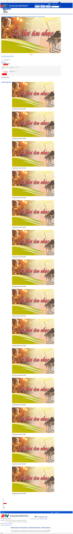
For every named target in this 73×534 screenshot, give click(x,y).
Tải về (31, 54)
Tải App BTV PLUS (11, 1)
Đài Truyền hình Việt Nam (15, 527)
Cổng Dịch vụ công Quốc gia (45, 527)
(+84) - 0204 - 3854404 (8, 523)
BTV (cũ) (37, 6)
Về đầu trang (57, 512)
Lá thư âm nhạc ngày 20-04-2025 (19, 197)
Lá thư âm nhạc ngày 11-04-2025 (19, 463)
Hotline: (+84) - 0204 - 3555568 (39, 4)
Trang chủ (3, 512)
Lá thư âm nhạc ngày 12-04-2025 (19, 434)
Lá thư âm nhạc (22, 16)
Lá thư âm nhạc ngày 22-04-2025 (19, 138)
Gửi (4, 74)
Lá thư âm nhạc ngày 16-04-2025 (19, 315)
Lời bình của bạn (6, 63)
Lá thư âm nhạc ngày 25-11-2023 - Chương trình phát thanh (35, 16)
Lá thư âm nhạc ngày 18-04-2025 (19, 256)
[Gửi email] (7, 60)
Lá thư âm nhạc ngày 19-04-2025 (19, 227)
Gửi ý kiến (5, 64)
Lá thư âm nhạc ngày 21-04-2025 (19, 168)
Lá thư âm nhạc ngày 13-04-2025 (19, 404)
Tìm (59, 2)
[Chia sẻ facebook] (5, 60)
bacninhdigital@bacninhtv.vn (7, 525)
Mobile (52, 512)
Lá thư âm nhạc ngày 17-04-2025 (19, 286)
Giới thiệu (5, 12)
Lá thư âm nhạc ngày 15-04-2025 (19, 345)
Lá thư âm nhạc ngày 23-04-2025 (19, 108)
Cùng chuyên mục (6, 82)
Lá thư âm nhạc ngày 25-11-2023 (7, 56)
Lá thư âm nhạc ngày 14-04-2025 (19, 375)
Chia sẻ (4, 62)
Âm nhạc (17, 16)
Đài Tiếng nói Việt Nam (23, 527)
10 (3, 505)
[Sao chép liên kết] (9, 60)
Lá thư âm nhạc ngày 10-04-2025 (19, 493)
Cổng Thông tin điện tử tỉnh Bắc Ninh (34, 527)
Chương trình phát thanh (9, 16)
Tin (49, 6)
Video (43, 6)
